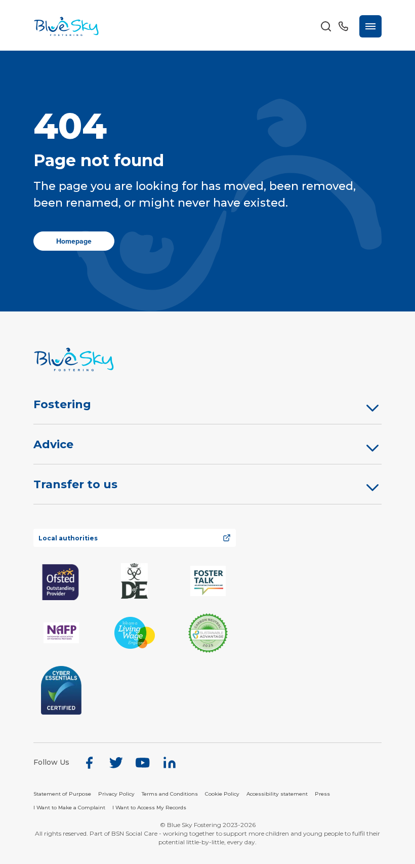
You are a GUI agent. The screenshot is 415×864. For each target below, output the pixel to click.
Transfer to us (75, 484)
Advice (53, 444)
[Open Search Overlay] (326, 26)
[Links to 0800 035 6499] (343, 26)
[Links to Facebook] (89, 763)
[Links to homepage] (207, 359)
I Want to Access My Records (149, 807)
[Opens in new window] (61, 581)
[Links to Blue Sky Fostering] (66, 26)
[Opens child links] (372, 408)
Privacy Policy (116, 794)
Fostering (62, 404)
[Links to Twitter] (116, 763)
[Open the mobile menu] (370, 26)
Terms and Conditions (170, 794)
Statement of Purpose (62, 794)
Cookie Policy (222, 794)
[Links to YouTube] (143, 763)
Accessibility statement (277, 794)
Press (322, 794)
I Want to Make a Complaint (69, 807)
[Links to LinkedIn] (169, 763)
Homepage (74, 241)
